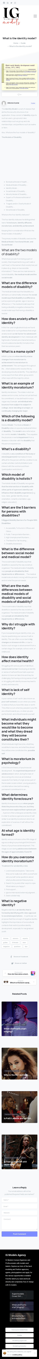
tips (26, 946)
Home (15, 43)
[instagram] (15, 3)
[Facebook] (4, 3)
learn (24, 942)
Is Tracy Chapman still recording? (15, 1163)
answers (15, 938)
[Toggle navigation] (35, 16)
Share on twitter (21, 963)
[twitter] (11, 3)
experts (25, 938)
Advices (5, 938)
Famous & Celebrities (20, 1330)
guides (5, 942)
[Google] (8, 3)
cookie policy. (17, 1355)
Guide (23, 43)
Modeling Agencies (19, 1341)
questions (17, 946)
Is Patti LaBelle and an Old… (18, 1118)
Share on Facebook (21, 957)
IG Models (15, 942)
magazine (6, 946)
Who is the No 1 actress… (16, 1074)
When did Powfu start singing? (15, 1030)
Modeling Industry (19, 1346)
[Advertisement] (19, 160)
